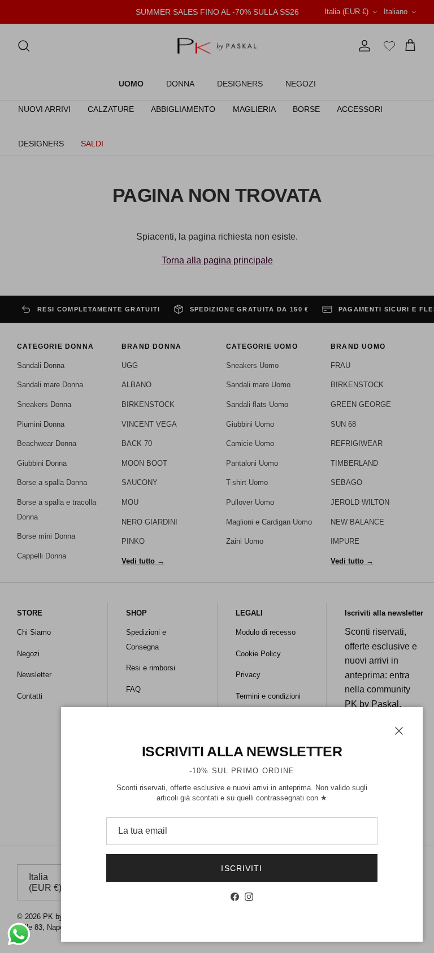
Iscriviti (241, 868)
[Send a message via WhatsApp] (19, 934)
